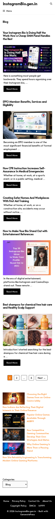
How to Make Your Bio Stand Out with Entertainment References (25, 232)
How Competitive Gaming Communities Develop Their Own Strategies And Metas (38, 434)
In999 (42, 505)
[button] (51, 3)
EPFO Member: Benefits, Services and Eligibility (25, 103)
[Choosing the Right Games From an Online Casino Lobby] (14, 398)
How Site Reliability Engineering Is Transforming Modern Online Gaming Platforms (27, 459)
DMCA (32, 505)
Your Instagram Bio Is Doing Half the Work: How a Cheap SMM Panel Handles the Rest (26, 36)
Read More (11, 88)
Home (6, 500)
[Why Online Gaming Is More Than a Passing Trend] (14, 449)
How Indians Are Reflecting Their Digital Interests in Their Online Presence (23, 408)
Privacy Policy (18, 500)
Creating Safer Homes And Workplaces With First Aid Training (26, 199)
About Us (47, 500)
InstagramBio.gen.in (20, 3)
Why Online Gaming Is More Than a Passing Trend (38, 447)
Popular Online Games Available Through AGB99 (38, 418)
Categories (8, 479)
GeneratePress (27, 514)
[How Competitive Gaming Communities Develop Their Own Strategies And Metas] (14, 435)
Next (42, 377)
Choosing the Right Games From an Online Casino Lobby (38, 397)
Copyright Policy (18, 505)
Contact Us (34, 500)
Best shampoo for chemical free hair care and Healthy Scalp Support (27, 306)
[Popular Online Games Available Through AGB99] (14, 420)
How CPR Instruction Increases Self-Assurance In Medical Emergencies (24, 169)
